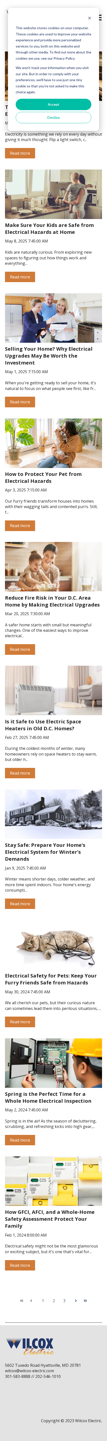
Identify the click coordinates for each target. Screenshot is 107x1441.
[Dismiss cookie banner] (89, 19)
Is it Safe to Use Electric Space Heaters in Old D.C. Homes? (43, 725)
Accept (53, 104)
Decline (53, 117)
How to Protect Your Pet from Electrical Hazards (43, 477)
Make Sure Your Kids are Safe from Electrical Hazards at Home (49, 228)
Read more (20, 153)
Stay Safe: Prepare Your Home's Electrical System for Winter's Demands (45, 852)
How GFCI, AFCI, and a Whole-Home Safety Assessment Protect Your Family (50, 1219)
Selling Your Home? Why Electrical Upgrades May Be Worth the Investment (49, 355)
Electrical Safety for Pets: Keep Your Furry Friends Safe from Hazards (51, 979)
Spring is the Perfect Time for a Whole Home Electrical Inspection (48, 1097)
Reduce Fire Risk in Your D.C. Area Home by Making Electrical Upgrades (52, 601)
